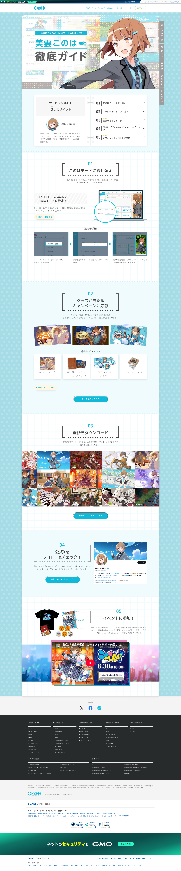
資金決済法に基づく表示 (63, 787)
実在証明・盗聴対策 (33, 816)
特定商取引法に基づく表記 (46, 787)
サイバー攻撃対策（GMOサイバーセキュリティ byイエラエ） (58, 816)
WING (88, 8)
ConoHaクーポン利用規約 (79, 786)
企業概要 (130, 787)
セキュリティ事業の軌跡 (122, 816)
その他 (139, 865)
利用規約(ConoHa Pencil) (142, 786)
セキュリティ (74, 865)
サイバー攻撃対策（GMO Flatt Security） (89, 816)
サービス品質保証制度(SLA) (81, 787)
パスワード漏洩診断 (72, 813)
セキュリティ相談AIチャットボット (105, 813)
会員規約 (30, 786)
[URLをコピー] (99, 708)
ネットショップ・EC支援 (51, 865)
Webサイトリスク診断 (86, 813)
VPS (94, 8)
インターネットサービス (34, 865)
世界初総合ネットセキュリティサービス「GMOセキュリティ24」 (46, 813)
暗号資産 (120, 865)
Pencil (119, 8)
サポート (128, 8)
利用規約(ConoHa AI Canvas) (123, 786)
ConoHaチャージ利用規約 (61, 786)
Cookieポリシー (121, 787)
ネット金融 (112, 865)
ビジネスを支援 (64, 865)
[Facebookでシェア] (90, 708)
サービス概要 (139, 787)
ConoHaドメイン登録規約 (43, 786)
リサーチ (96, 865)
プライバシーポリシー (107, 787)
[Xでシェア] (82, 708)
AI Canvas (111, 8)
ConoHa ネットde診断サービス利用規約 (101, 786)
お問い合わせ (95, 787)
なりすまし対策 (108, 816)
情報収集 (104, 865)
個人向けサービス (130, 865)
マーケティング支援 (86, 865)
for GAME (101, 8)
